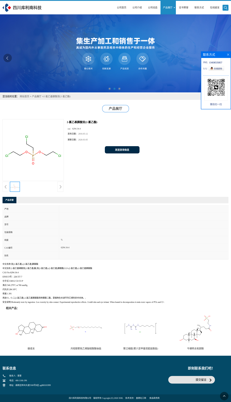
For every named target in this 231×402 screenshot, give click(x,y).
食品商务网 (154, 398)
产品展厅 (36, 96)
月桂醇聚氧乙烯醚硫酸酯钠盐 (86, 348)
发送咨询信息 (122, 150)
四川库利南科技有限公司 (80, 398)
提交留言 (201, 379)
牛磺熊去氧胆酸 (195, 348)
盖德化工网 (141, 398)
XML (121, 398)
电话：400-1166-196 (18, 380)
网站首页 (24, 96)
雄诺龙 (31, 348)
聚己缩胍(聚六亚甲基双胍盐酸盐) (140, 348)
